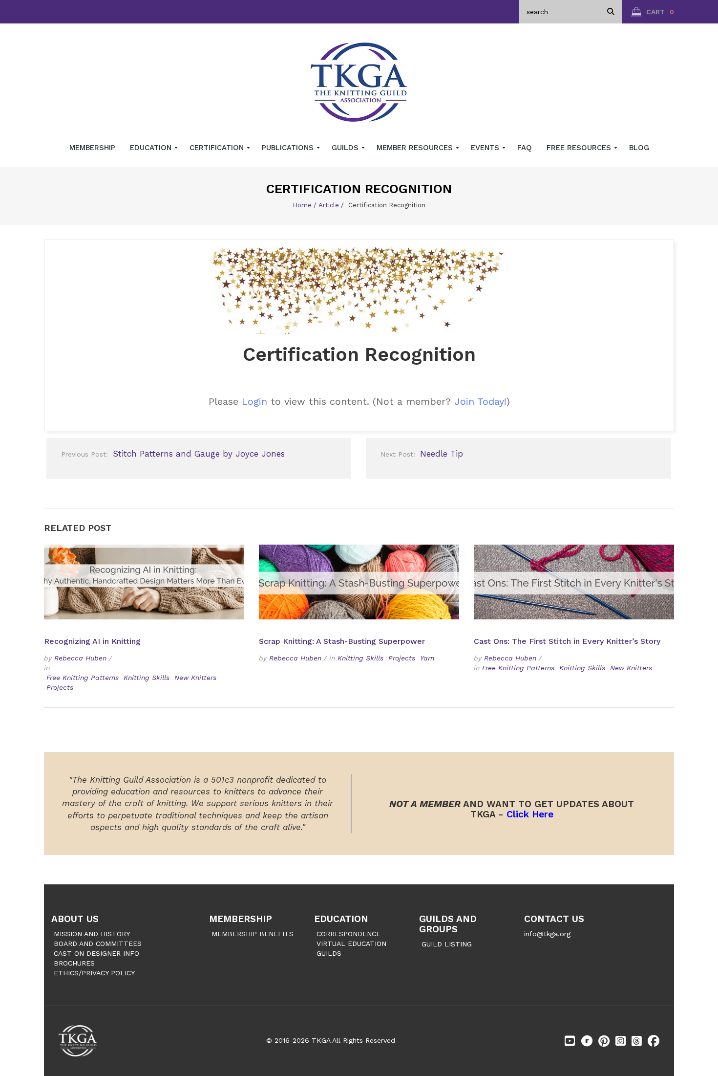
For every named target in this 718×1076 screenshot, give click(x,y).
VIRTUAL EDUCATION (351, 943)
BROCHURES (74, 963)
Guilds (346, 147)
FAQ (524, 147)
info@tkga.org (547, 934)
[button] (653, 11)
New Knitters (195, 677)
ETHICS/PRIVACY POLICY (94, 973)
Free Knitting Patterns (82, 677)
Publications (289, 147)
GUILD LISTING (447, 944)
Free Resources (580, 147)
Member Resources (416, 147)
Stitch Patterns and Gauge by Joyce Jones (173, 454)
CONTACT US (554, 918)
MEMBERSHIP (240, 918)
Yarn (427, 658)
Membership (92, 147)
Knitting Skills (146, 677)
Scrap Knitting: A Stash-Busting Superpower (342, 641)
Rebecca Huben (80, 658)
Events (486, 147)
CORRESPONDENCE (348, 934)
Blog (639, 147)
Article (328, 205)
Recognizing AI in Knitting (93, 641)
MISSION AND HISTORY (92, 934)
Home (302, 205)
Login (254, 401)
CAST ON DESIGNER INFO (96, 953)
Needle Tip (421, 454)
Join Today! (480, 401)
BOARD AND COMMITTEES (98, 943)
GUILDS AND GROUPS (448, 924)
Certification (218, 147)
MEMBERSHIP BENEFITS (252, 934)
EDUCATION (341, 918)
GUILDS (329, 953)
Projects (59, 687)
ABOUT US (75, 918)
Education (152, 147)
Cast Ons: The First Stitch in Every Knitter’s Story (567, 641)
